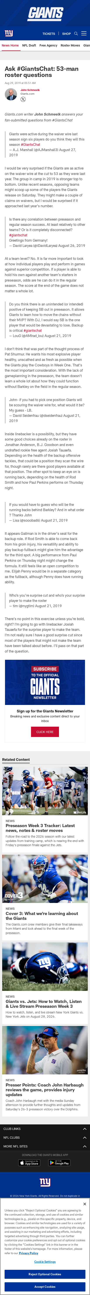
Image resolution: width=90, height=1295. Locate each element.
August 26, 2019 (71, 245)
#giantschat (18, 235)
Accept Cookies (45, 1286)
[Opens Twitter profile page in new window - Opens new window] (23, 99)
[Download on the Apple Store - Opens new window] (29, 1163)
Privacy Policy (28, 1253)
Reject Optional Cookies (45, 1274)
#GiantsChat (30, 144)
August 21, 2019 (58, 336)
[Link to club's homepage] (8, 31)
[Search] (76, 33)
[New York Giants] (45, 1183)
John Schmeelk (30, 89)
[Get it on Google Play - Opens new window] (59, 1164)
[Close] (85, 1204)
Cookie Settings (45, 1261)
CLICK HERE (45, 732)
